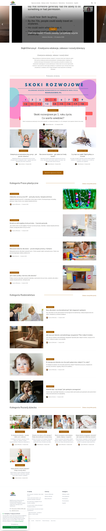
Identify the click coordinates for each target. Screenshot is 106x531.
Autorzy (47, 491)
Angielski (76, 3)
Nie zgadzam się (14, 524)
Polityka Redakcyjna (45, 520)
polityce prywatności (19, 521)
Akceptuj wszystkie (15, 527)
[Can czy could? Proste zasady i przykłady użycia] (53, 24)
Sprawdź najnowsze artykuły (53, 172)
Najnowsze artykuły (35, 3)
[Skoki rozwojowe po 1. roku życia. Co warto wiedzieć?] (53, 103)
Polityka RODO (38, 520)
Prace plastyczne (54, 3)
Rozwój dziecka (69, 3)
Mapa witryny (53, 520)
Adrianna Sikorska (48, 496)
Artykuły (29, 491)
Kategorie (65, 491)
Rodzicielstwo (62, 3)
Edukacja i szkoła (45, 3)
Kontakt (32, 520)
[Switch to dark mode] (95, 3)
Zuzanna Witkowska (49, 494)
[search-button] (92, 3)
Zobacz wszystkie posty (89, 183)
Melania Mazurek (48, 498)
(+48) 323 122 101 (15, 510)
